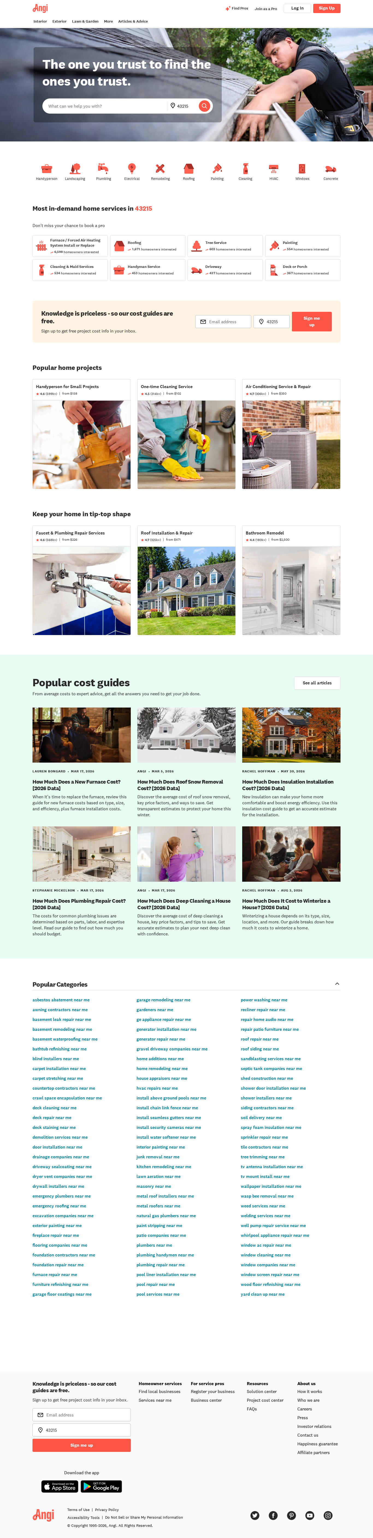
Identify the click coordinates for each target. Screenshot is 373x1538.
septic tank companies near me (271, 1068)
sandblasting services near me (271, 1059)
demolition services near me (60, 1137)
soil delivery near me (261, 1117)
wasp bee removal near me (267, 1196)
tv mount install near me (265, 1176)
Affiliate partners (313, 1452)
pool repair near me (156, 1284)
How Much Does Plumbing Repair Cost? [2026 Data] (79, 904)
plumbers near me (154, 1245)
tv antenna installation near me (272, 1167)
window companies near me (268, 1265)
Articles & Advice (133, 21)
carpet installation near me (59, 1068)
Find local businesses (159, 1391)
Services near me (155, 1400)
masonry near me (154, 1186)
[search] (204, 106)
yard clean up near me (263, 1294)
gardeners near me (155, 1010)
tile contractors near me (264, 1147)
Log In (297, 8)
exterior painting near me (57, 1225)
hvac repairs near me (157, 1088)
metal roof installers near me (165, 1196)
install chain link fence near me (167, 1108)
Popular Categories (60, 984)
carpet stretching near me (57, 1078)
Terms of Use (78, 1509)
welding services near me (265, 1216)
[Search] (204, 106)
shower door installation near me (273, 1088)
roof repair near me (260, 1039)
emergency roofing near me (59, 1206)
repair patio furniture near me (270, 1029)
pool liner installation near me (166, 1274)
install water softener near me (166, 1137)
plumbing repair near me (161, 1265)
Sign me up (312, 321)
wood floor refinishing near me (270, 1284)
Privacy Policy (107, 1509)
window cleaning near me (266, 1255)
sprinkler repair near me (264, 1137)
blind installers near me (55, 1059)
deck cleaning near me (54, 1108)
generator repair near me (161, 1039)
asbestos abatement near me (61, 1000)
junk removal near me (158, 1157)
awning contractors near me (60, 1010)
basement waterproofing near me (64, 1039)
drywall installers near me (58, 1186)
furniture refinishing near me (60, 1284)
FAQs (252, 1409)
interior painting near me (161, 1147)
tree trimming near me (263, 1157)
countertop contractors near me (63, 1088)
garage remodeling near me (163, 1000)
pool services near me (158, 1294)
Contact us (307, 1435)
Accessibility (83, 1517)
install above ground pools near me (171, 1098)
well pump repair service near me (273, 1225)
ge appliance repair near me (164, 1019)
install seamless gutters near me (169, 1117)
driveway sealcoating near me (61, 1167)
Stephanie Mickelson (53, 890)
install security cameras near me (169, 1127)
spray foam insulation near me (271, 1127)
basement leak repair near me (61, 1019)
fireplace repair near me (55, 1235)
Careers (304, 1409)
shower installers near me (266, 1098)
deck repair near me (51, 1117)
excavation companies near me (62, 1216)
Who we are (308, 1400)
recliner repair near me (263, 1010)
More (108, 21)
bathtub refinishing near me (59, 1049)
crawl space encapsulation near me (67, 1098)
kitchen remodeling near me (164, 1167)
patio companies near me (161, 1235)
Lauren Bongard (49, 771)
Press (302, 1417)
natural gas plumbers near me (166, 1216)
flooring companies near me (59, 1245)
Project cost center (265, 1400)
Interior (40, 21)
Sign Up (327, 8)
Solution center (262, 1391)
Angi (141, 771)
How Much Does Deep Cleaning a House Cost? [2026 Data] (184, 904)
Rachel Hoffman (259, 771)
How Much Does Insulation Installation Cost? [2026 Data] (288, 784)
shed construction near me (267, 1078)
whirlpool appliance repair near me (275, 1235)
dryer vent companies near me (62, 1176)
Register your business (213, 1391)
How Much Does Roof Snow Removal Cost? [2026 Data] (180, 784)
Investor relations (314, 1426)
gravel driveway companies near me (172, 1049)
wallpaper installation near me (271, 1186)
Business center (206, 1400)
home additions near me (160, 1059)
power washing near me (264, 1000)
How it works (309, 1391)
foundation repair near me (58, 1265)
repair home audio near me (267, 1019)
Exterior (59, 21)
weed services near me (263, 1206)
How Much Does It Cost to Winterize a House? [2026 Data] (286, 904)
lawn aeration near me (158, 1176)
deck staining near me (54, 1127)
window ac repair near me (266, 1245)
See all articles (317, 683)
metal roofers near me (158, 1206)
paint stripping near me (159, 1225)
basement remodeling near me (62, 1029)
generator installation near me (166, 1029)
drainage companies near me (60, 1157)
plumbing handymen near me (165, 1255)
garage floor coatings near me (61, 1294)
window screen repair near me (270, 1274)
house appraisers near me (162, 1078)
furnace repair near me (54, 1274)
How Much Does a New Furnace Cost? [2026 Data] (76, 784)
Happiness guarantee (317, 1443)
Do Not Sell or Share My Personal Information (144, 1517)
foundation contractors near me (63, 1255)
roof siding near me (260, 1049)
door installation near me (57, 1147)
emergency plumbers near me (61, 1196)
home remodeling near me (162, 1068)
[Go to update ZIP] (174, 106)
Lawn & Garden (85, 21)
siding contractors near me (267, 1108)
